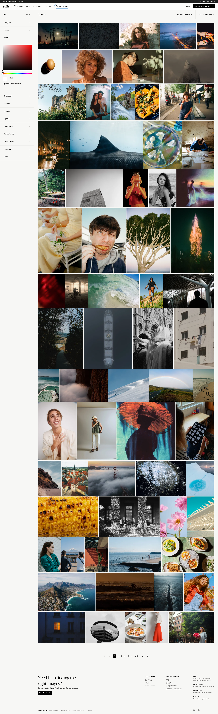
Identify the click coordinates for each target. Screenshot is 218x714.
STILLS (196, 697)
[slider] (17, 57)
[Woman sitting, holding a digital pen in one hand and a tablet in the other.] (195, 431)
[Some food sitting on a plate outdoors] (147, 102)
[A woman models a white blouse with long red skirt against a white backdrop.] (157, 627)
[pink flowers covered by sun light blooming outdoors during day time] (173, 516)
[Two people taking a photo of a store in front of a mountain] (72, 554)
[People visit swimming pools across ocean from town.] (48, 385)
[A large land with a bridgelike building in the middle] (108, 338)
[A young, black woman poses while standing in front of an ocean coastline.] (87, 66)
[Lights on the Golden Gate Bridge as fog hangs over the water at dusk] (178, 36)
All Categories (150, 686)
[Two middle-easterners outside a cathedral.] (153, 338)
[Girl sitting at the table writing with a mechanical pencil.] (138, 66)
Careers (89, 710)
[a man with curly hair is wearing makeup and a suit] (57, 431)
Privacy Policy (53, 710)
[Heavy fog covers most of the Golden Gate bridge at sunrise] (111, 478)
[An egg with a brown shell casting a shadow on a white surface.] (49, 66)
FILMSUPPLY (198, 684)
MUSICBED (197, 690)
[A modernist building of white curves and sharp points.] (200, 516)
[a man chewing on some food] (104, 240)
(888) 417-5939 (211, 1)
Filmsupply (13, 1)
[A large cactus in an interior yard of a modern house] (96, 554)
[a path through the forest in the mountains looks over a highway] (60, 338)
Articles (147, 683)
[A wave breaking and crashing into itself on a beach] (113, 291)
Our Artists (148, 680)
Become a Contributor (174, 689)
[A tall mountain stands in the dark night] (99, 36)
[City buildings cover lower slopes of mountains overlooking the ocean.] (67, 592)
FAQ (167, 680)
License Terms (65, 710)
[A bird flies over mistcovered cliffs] (83, 385)
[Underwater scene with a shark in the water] (106, 145)
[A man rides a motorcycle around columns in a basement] (76, 291)
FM (194, 676)
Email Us (169, 683)
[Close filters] (5, 14)
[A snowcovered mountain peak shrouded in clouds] (189, 66)
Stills (21, 1)
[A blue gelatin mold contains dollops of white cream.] (162, 145)
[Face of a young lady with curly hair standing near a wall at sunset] (139, 36)
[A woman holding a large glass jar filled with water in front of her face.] (135, 188)
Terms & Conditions (78, 710)
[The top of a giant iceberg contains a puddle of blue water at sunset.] (200, 478)
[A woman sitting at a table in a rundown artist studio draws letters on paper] (198, 145)
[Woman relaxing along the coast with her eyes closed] (162, 188)
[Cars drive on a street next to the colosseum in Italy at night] (54, 145)
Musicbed (6, 1)
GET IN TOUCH (44, 693)
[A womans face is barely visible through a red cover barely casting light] (51, 291)
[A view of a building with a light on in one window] (61, 627)
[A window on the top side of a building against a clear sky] (94, 188)
